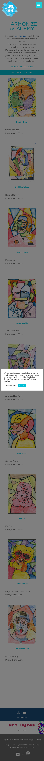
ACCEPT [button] (22, 385)
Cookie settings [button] (10, 385)
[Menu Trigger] (39, 5)
